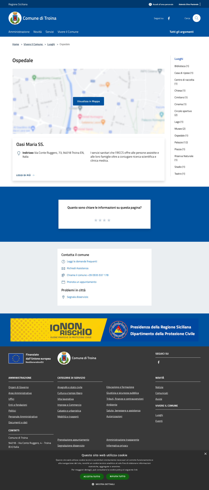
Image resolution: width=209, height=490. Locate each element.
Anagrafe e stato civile (69, 387)
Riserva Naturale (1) (184, 158)
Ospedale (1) (181, 135)
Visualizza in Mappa (88, 101)
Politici (12, 411)
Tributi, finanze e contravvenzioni (125, 399)
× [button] (205, 454)
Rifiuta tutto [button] (117, 476)
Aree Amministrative (20, 393)
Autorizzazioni (114, 416)
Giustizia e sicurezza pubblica (122, 393)
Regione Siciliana (17, 4)
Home (15, 44)
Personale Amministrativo (22, 416)
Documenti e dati (17, 422)
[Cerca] (197, 18)
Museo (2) (180, 129)
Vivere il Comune (33, 44)
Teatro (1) (180, 174)
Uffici (11, 399)
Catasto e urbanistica (69, 411)
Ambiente (111, 405)
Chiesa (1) (180, 90)
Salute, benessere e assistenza (123, 410)
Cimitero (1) (181, 97)
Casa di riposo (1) (184, 73)
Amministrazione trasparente (122, 440)
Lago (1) (179, 122)
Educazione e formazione (120, 387)
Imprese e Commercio (69, 405)
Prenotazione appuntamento (73, 440)
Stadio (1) (180, 167)
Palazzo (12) (181, 142)
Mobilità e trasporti (68, 416)
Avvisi (158, 399)
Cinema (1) (180, 104)
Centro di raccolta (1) (184, 82)
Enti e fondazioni (17, 405)
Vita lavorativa (65, 399)
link (135, 469)
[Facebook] (167, 18)
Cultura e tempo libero (69, 393)
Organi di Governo (18, 387)
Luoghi (51, 44)
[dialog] (104, 470)
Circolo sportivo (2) (183, 113)
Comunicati (161, 393)
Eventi (159, 421)
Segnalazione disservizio (70, 445)
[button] (104, 484)
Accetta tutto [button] (92, 476)
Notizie (159, 387)
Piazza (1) (180, 149)
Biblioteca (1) (182, 66)
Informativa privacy (117, 445)
